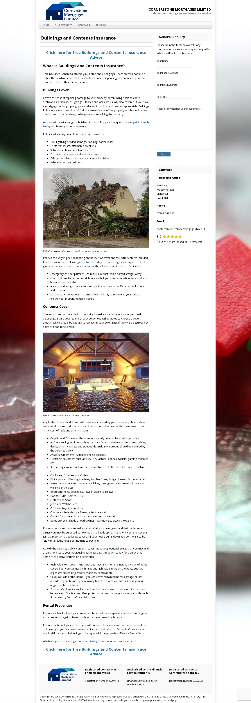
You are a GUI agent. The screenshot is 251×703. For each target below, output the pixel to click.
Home (45, 25)
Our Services (63, 25)
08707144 (113, 680)
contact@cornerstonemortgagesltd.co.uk (181, 229)
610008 (140, 684)
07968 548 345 (165, 213)
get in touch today (89, 262)
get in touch (107, 552)
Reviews (101, 25)
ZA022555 (198, 680)
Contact (84, 25)
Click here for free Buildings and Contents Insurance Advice (96, 55)
